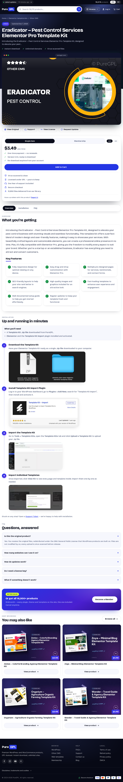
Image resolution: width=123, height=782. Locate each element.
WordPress (56, 750)
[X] (21, 761)
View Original (13, 129)
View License (49, 129)
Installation (23, 208)
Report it (34, 197)
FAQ (35, 208)
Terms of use (105, 750)
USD (112, 2)
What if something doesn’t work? (20, 580)
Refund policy (105, 753)
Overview (9, 208)
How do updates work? (15, 562)
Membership (57, 760)
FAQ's (78, 750)
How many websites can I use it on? (21, 553)
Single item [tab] (30, 141)
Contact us (80, 757)
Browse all (110, 619)
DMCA (102, 760)
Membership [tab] (80, 141)
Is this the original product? (17, 536)
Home (4, 18)
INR (118, 2)
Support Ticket (32, 516)
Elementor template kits (18, 18)
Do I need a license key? (15, 571)
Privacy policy (105, 757)
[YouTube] (15, 761)
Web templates (58, 757)
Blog (77, 760)
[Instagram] (9, 761)
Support (31, 129)
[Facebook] (4, 761)
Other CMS (34, 18)
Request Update (71, 129)
